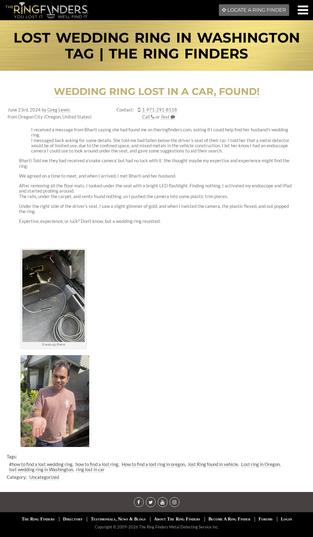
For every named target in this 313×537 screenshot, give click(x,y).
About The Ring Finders (177, 519)
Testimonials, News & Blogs (118, 519)
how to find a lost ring (96, 464)
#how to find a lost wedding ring (40, 464)
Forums (266, 519)
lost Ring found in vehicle (213, 464)
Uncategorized (44, 477)
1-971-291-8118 (159, 109)
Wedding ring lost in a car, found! (157, 91)
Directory (73, 519)
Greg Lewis (58, 109)
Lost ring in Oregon (260, 464)
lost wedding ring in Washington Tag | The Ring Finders (156, 45)
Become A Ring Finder (229, 519)
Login (286, 519)
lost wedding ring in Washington (41, 469)
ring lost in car (90, 469)
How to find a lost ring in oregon (153, 464)
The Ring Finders (38, 519)
